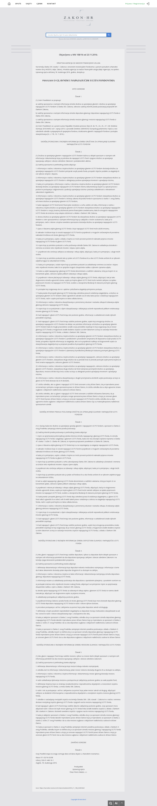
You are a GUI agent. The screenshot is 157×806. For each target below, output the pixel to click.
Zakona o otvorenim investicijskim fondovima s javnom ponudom (85, 67)
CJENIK (40, 4)
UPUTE (18, 4)
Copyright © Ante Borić (78, 799)
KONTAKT (51, 4)
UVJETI (29, 4)
